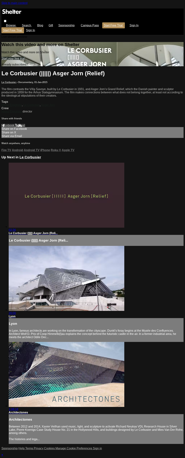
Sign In (30, 30)
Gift (51, 25)
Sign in (134, 25)
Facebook (8, 125)
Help (21, 448)
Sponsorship (66, 25)
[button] (5, 21)
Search (27, 25)
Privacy (39, 448)
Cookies (49, 448)
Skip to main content (14, 3)
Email (21, 125)
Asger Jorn (48, 105)
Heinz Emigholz (11, 105)
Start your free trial (13, 58)
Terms (29, 448)
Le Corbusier (9, 82)
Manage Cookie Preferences (74, 448)
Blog (40, 25)
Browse (11, 25)
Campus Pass (90, 25)
